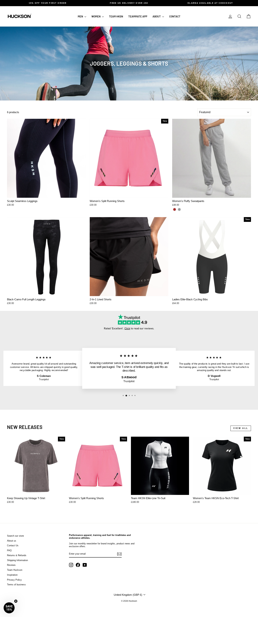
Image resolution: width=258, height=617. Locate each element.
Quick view (46, 193)
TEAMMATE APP (137, 16)
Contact (174, 16)
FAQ (9, 550)
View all (240, 428)
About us (11, 540)
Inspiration (12, 575)
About (157, 16)
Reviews (11, 565)
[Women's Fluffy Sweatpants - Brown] (174, 209)
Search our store (15, 535)
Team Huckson (14, 570)
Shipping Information (17, 560)
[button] (9, 607)
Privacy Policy (14, 579)
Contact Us (12, 545)
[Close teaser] (16, 601)
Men (81, 16)
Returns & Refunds (16, 555)
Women (96, 16)
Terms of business (16, 584)
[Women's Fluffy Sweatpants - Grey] (179, 209)
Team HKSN (116, 16)
